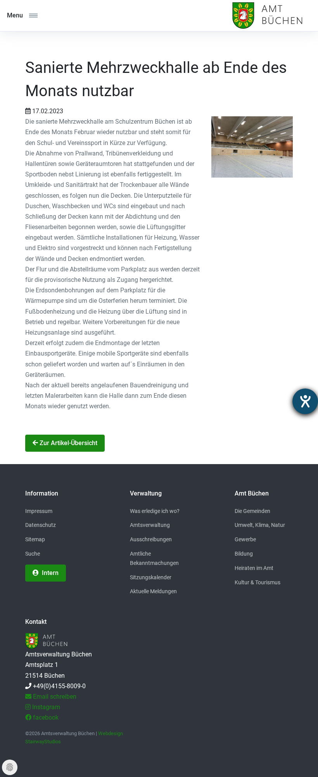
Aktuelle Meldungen (153, 591)
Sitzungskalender (150, 577)
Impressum (38, 511)
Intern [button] (49, 573)
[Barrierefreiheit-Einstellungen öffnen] (305, 401)
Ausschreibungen (151, 539)
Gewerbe (245, 539)
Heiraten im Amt (254, 568)
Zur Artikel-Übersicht (67, 443)
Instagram (45, 707)
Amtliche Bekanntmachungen (154, 558)
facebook (45, 717)
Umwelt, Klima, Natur (260, 525)
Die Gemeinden (252, 511)
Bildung (244, 554)
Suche (32, 554)
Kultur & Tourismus (257, 582)
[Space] (266, 15)
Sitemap (35, 539)
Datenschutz (40, 525)
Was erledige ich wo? (155, 511)
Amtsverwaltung (150, 525)
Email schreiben (53, 696)
